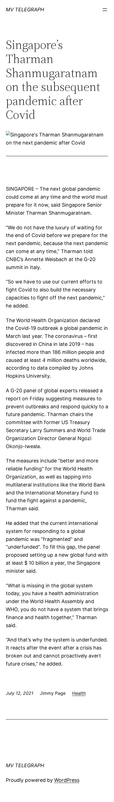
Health (79, 693)
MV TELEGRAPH (25, 9)
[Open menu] (105, 9)
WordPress (66, 780)
